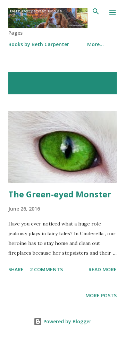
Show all (99, 79)
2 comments (46, 269)
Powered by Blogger (66, 321)
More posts (101, 295)
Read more (103, 269)
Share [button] (16, 269)
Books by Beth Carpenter (38, 44)
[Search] (96, 12)
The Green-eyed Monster (59, 194)
